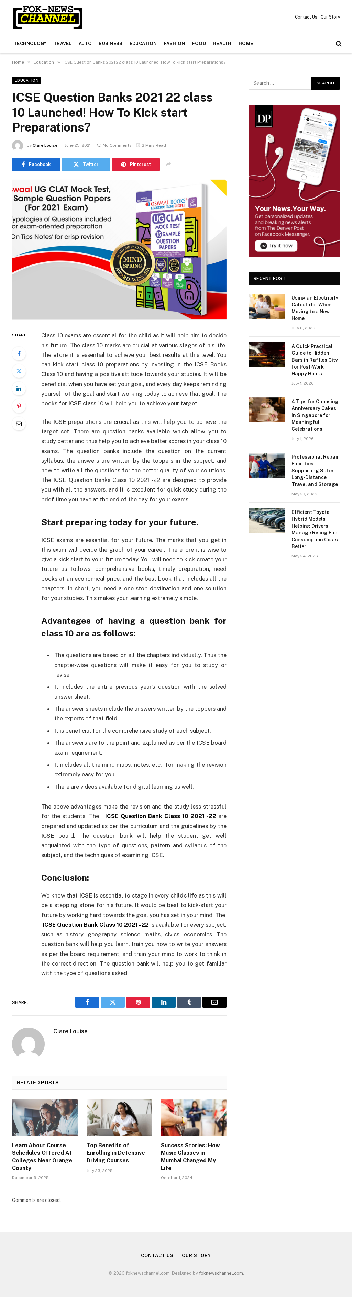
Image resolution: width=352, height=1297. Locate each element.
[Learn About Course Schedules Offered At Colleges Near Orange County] (45, 1117)
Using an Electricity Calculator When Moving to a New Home (315, 308)
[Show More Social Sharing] (168, 164)
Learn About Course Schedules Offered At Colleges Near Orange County (42, 1156)
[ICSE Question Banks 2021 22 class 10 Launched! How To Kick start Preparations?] (119, 250)
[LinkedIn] (19, 388)
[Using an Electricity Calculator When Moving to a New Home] (267, 306)
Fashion (174, 43)
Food (199, 43)
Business (110, 43)
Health (222, 43)
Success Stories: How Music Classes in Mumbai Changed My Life (190, 1156)
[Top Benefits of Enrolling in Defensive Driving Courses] (119, 1117)
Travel (63, 43)
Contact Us (306, 17)
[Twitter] (19, 371)
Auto (85, 43)
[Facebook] (19, 353)
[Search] (338, 44)
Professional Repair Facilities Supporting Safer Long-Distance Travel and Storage (315, 470)
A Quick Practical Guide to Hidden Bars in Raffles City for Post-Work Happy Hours (315, 359)
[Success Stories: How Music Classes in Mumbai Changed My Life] (194, 1117)
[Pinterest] (19, 406)
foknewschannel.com (221, 1273)
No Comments (117, 145)
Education (143, 43)
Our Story (330, 17)
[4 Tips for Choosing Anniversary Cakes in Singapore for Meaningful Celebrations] (267, 409)
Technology (30, 43)
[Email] (19, 423)
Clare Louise (45, 145)
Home (246, 43)
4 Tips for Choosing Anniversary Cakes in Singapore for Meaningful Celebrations (315, 415)
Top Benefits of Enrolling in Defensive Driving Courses (116, 1153)
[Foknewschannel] (47, 17)
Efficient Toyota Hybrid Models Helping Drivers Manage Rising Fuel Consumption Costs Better (315, 529)
